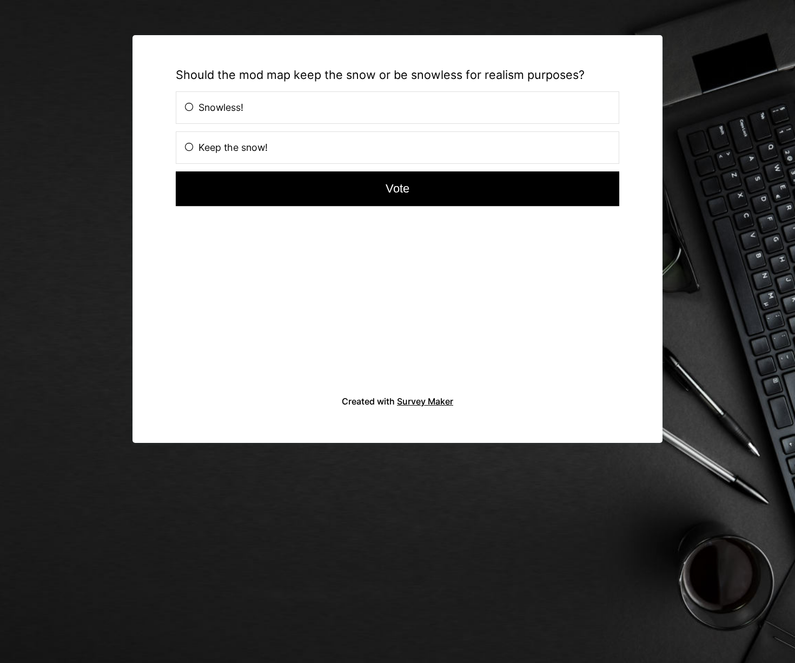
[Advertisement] (250, 306)
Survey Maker (425, 401)
